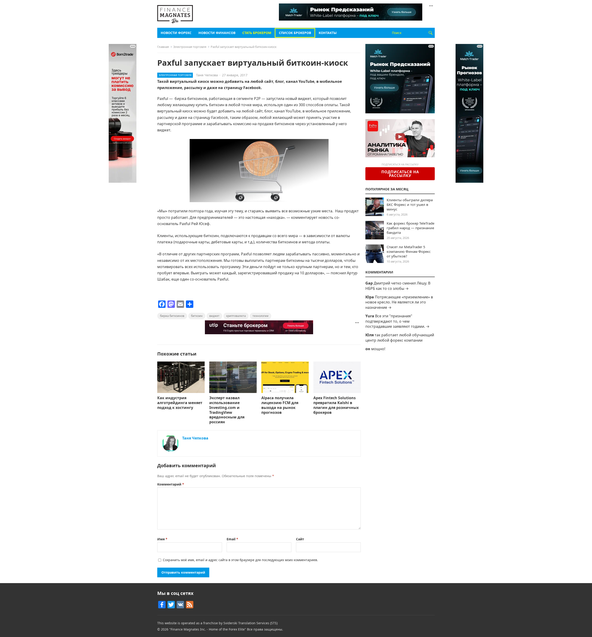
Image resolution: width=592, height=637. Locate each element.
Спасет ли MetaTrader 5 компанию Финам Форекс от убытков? (409, 251)
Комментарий (170, 484)
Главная (163, 47)
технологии (260, 316)
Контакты (328, 33)
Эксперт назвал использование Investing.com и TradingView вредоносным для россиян (226, 409)
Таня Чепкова (207, 75)
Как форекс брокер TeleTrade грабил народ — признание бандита (410, 228)
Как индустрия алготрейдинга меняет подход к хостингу (179, 402)
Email (232, 539)
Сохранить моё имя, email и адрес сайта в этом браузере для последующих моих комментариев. (240, 560)
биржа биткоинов (172, 316)
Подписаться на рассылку (400, 173)
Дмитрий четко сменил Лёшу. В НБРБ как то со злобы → (397, 286)
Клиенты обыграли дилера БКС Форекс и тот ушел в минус (410, 204)
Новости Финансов (216, 33)
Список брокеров (295, 33)
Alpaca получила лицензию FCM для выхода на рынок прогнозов (279, 405)
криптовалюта (236, 316)
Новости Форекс (176, 33)
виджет (214, 316)
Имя (162, 539)
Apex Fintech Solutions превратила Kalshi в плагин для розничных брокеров (336, 405)
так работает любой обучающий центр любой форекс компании (399, 337)
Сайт (300, 539)
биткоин (197, 316)
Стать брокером (256, 33)
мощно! (378, 348)
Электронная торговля (189, 47)
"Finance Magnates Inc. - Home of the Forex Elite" (207, 629)
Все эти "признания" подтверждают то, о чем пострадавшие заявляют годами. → (397, 321)
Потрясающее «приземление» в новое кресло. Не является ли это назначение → (399, 302)
